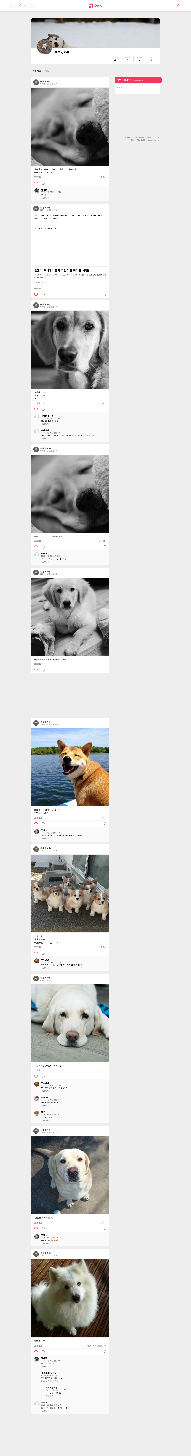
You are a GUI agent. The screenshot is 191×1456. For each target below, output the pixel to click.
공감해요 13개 (40, 177)
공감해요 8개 (39, 288)
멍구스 (44, 1402)
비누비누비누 (51, 1388)
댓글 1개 (102, 177)
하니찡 (44, 189)
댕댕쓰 (44, 553)
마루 (43, 1112)
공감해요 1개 (46, 1381)
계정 (177, 5)
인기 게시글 (169, 5)
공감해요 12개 (40, 818)
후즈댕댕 (45, 959)
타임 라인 (37, 70)
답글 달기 (45, 198)
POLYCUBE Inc (128, 137)
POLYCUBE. (141, 140)
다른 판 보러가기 (130, 80)
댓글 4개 (91, 1346)
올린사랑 (45, 430)
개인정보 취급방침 (153, 137)
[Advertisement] (70, 695)
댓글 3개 (102, 1070)
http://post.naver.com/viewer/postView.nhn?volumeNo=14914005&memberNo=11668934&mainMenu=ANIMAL (70, 216)
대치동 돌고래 (47, 416)
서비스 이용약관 (140, 137)
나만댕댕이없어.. (48, 1373)
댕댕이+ (44, 1097)
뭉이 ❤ (44, 830)
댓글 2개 (102, 403)
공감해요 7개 (39, 541)
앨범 (47, 70)
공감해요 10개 (40, 403)
